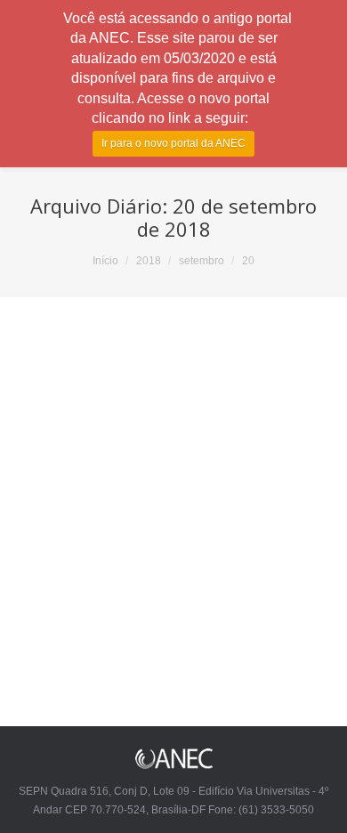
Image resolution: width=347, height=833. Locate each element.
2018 (148, 261)
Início (105, 261)
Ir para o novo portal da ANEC (173, 143)
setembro (201, 261)
